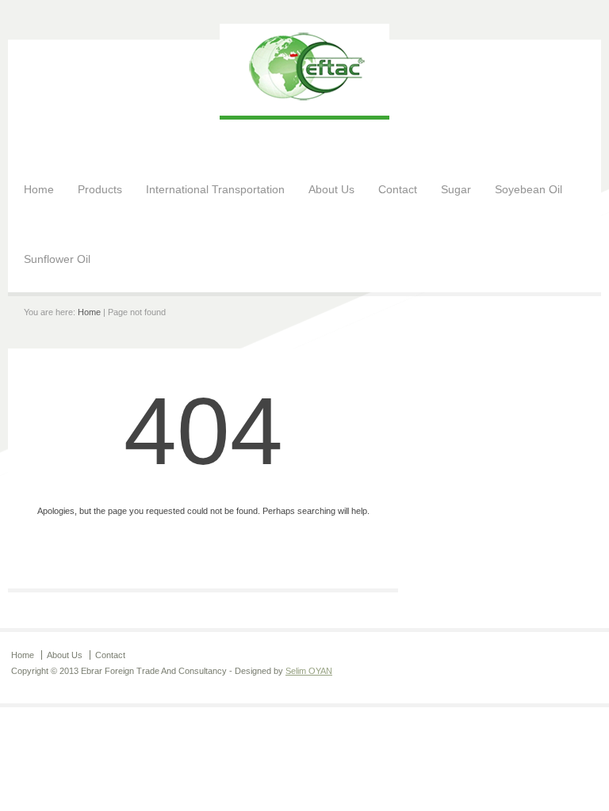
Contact (397, 189)
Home (39, 189)
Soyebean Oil (528, 189)
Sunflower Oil (57, 259)
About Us (331, 189)
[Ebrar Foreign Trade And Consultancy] (304, 99)
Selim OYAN (308, 671)
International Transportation (215, 189)
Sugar (456, 189)
